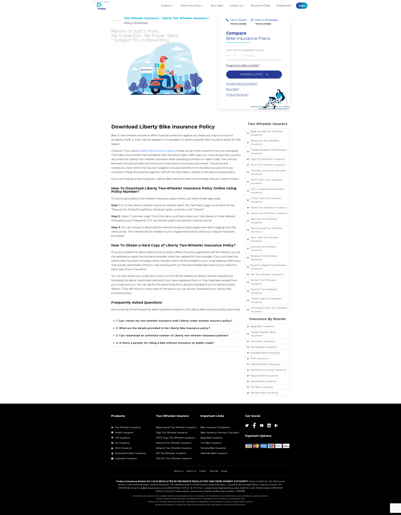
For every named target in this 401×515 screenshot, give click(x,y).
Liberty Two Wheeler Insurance (184, 18)
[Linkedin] (269, 425)
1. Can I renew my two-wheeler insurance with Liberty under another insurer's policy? (174, 320)
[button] (176, 321)
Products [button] (166, 5)
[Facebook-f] (254, 425)
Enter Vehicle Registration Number (245, 50)
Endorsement (283, 5)
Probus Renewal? (237, 94)
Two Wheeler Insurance (141, 18)
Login (301, 5)
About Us (178, 471)
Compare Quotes (251, 74)
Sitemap (213, 471)
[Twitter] (247, 425)
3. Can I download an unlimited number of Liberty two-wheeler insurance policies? (172, 335)
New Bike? (232, 89)
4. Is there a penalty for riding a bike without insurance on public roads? (165, 342)
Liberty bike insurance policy (157, 150)
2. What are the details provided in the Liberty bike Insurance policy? (163, 328)
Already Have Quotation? (242, 83)
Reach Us (191, 471)
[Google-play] (276, 425)
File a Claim (217, 5)
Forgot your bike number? (243, 65)
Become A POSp (260, 5)
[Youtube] (261, 425)
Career (202, 471)
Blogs (224, 471)
